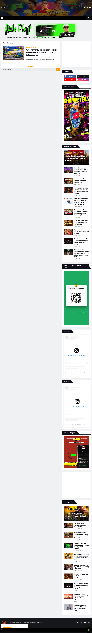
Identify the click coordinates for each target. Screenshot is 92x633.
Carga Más (30, 66)
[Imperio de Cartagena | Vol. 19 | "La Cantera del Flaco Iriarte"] (68, 576)
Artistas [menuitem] (12, 18)
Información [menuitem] (57, 18)
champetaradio (82, 424)
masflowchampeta (84, 373)
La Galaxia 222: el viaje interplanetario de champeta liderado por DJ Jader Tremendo (81, 546)
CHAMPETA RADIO (70, 424)
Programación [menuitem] (23, 18)
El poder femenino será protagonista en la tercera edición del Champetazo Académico (81, 170)
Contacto (13, 7)
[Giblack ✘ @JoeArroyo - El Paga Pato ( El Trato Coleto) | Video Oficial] (68, 567)
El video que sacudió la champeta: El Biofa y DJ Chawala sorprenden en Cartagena (80, 607)
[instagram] (89, 622)
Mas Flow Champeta (71, 373)
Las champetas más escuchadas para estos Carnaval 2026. (80, 180)
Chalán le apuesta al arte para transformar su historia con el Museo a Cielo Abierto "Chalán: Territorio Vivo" (81, 253)
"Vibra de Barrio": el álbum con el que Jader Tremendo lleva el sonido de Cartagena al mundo (81, 190)
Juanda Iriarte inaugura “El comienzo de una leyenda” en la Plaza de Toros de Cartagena (81, 597)
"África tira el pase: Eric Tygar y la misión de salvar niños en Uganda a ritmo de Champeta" (81, 535)
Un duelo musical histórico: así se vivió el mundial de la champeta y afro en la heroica (81, 241)
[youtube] (90, 8)
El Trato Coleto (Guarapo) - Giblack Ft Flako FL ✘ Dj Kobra (76, 515)
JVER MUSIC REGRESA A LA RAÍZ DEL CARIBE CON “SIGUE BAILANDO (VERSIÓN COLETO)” (81, 201)
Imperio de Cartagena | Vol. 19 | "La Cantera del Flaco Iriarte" (81, 576)
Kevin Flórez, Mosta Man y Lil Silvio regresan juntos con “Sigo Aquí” (81, 222)
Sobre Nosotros (5, 7)
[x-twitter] (87, 8)
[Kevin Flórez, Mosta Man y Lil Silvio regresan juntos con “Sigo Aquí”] (68, 223)
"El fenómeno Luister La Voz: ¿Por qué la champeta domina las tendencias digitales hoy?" (81, 212)
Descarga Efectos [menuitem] (45, 18)
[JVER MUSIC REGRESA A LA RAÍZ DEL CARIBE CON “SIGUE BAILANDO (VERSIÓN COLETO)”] (68, 201)
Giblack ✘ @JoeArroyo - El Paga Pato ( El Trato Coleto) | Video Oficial (81, 566)
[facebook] (84, 8)
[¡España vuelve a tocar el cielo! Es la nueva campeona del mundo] (68, 232)
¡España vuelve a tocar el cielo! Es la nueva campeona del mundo (81, 231)
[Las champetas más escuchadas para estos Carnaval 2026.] (68, 181)
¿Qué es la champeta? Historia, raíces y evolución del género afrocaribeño (76, 158)
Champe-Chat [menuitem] (34, 18)
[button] (2, 18)
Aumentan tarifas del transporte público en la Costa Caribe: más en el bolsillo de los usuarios (42, 52)
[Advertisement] (76, 54)
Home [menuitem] (5, 18)
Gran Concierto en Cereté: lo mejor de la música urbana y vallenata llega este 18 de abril (81, 556)
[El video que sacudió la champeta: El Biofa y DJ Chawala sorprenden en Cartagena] (68, 607)
